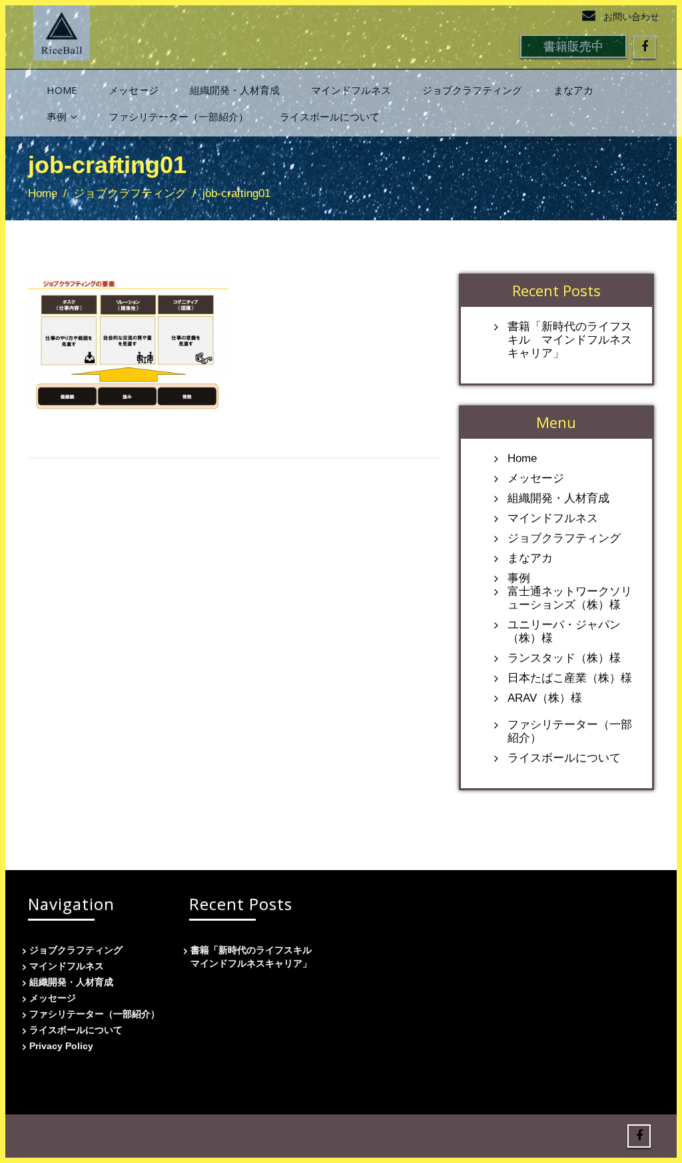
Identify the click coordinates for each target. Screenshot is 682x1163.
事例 (57, 116)
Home (62, 90)
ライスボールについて (330, 116)
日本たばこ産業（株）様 (570, 678)
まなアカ (573, 90)
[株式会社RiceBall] (61, 29)
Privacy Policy (61, 1046)
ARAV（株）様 (545, 698)
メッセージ (134, 90)
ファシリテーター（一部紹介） (178, 116)
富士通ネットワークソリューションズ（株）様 (570, 598)
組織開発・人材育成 (235, 90)
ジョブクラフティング (472, 90)
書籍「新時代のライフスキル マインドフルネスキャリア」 (570, 339)
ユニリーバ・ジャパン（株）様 (564, 631)
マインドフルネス (351, 90)
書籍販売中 (573, 46)
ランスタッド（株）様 (564, 658)
